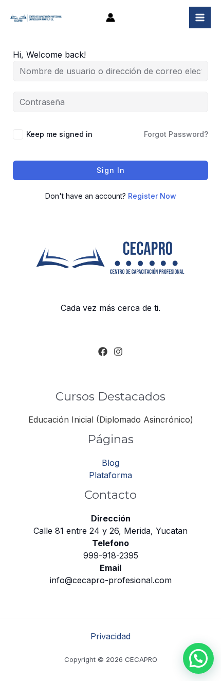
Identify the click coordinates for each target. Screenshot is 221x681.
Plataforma (110, 475)
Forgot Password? (176, 134)
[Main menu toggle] (200, 17)
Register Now (152, 195)
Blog (110, 463)
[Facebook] (102, 351)
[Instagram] (118, 351)
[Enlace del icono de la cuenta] (110, 17)
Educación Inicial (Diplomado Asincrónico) (110, 419)
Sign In (111, 170)
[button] (198, 658)
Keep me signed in (59, 134)
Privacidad (110, 636)
